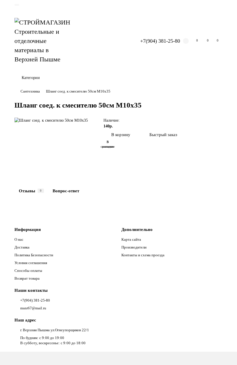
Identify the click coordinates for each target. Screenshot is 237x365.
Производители (134, 247)
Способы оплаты (28, 270)
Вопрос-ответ (66, 190)
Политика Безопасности (33, 255)
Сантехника (30, 91)
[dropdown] (16, 5)
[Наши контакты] (224, 352)
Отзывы (30, 190)
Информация (27, 229)
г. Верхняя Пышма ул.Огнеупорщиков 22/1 (54, 330)
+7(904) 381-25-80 (160, 41)
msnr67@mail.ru (33, 308)
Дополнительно (137, 229)
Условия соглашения (30, 263)
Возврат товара (27, 278)
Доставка (21, 247)
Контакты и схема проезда (142, 255)
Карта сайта (131, 239)
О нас (18, 239)
